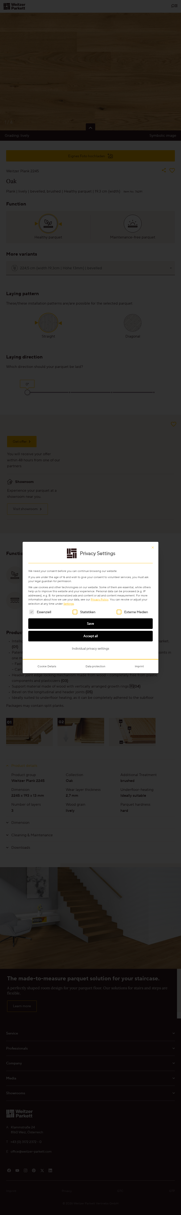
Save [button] (90, 623)
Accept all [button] (90, 636)
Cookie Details (46, 666)
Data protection (95, 666)
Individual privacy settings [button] (90, 648)
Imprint (139, 666)
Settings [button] (68, 604)
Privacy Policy (99, 599)
